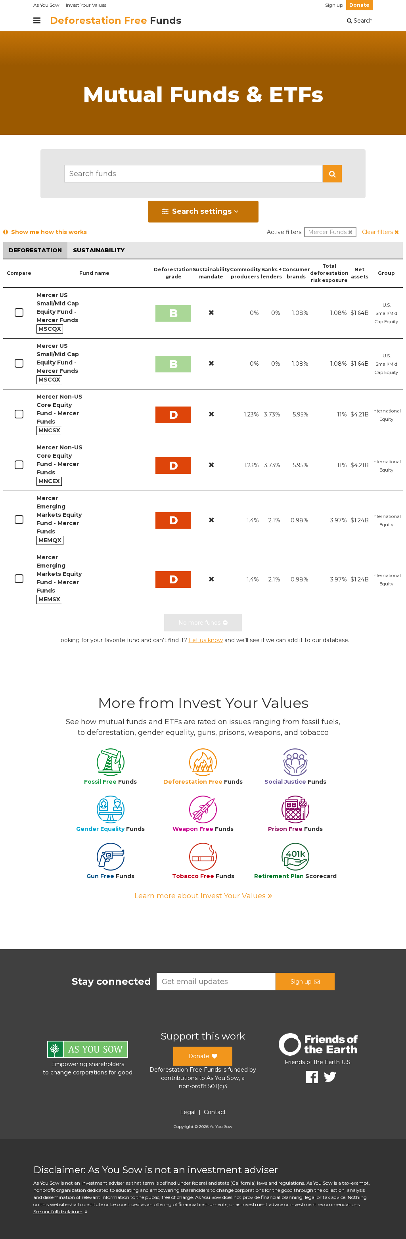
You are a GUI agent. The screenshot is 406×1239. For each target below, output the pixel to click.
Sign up (334, 5)
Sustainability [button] (98, 250)
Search (362, 20)
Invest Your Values (86, 5)
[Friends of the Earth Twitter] (327, 1077)
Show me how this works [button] (47, 232)
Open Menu (36, 20)
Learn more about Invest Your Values (200, 896)
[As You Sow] (87, 1050)
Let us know (206, 640)
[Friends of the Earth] (318, 1045)
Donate (359, 5)
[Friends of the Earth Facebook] (309, 1077)
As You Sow (46, 5)
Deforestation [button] (35, 250)
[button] (332, 173)
